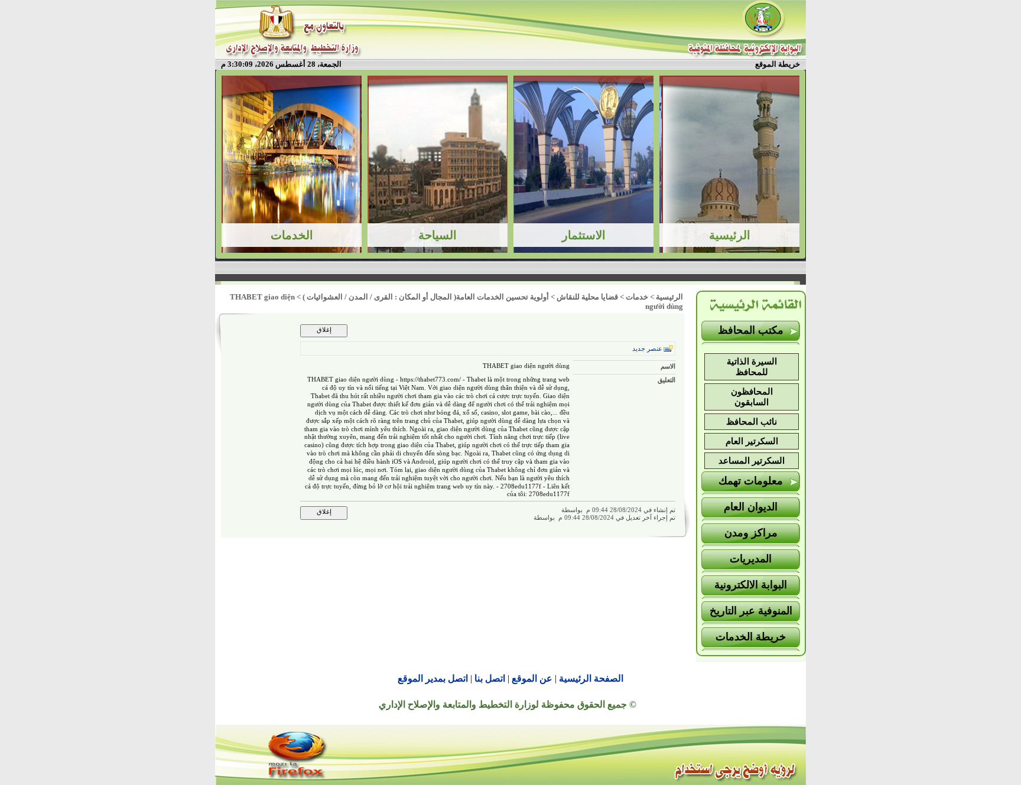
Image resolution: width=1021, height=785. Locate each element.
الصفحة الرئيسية (591, 678)
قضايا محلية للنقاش (587, 296)
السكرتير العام (752, 441)
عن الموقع (532, 678)
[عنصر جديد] (668, 348)
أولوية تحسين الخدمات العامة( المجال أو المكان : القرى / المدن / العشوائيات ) (426, 296)
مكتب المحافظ (750, 330)
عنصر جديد (647, 349)
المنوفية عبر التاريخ (751, 611)
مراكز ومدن (751, 533)
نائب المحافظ (751, 421)
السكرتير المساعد (751, 460)
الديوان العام (751, 507)
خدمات (637, 296)
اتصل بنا (489, 678)
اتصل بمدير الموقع (433, 678)
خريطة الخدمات (751, 637)
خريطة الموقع (777, 64)
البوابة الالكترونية (750, 585)
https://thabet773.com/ (430, 379)
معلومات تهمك (750, 481)
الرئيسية (669, 296)
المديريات (751, 559)
